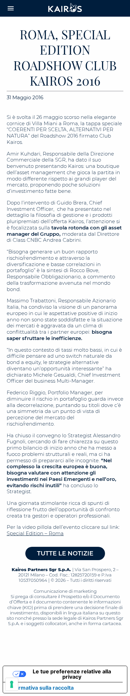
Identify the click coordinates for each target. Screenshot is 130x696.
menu (11, 8)
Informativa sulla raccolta (41, 687)
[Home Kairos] (65, 8)
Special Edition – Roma (35, 533)
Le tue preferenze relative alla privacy (72, 674)
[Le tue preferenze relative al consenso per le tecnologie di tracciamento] (11, 684)
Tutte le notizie (65, 553)
